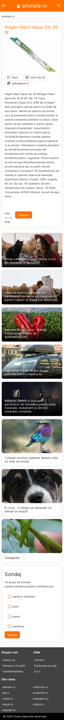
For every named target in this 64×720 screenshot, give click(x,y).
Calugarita (12, 557)
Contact (39, 660)
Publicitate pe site (45, 665)
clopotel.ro (9, 709)
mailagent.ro (40, 698)
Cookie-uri (8, 660)
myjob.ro (7, 704)
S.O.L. (38, 671)
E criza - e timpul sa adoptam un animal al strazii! (28, 509)
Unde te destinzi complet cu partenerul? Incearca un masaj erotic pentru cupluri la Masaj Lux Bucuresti (31, 296)
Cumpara (23, 215)
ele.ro (5, 692)
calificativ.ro (40, 687)
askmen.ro (8, 687)
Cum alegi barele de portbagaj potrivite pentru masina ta (27, 372)
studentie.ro (40, 692)
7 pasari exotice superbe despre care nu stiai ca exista (31, 459)
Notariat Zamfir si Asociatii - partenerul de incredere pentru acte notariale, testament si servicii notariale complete (30, 406)
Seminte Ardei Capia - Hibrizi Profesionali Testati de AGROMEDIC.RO (26, 333)
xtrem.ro (7, 698)
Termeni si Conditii (13, 665)
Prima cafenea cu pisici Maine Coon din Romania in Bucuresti (30, 260)
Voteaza (12, 634)
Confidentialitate (12, 671)
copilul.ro (38, 704)
